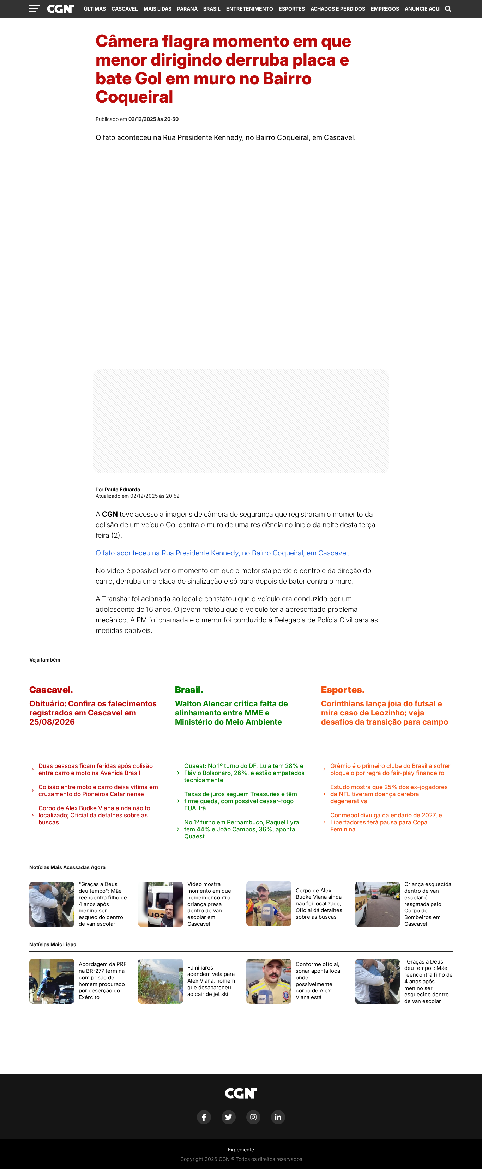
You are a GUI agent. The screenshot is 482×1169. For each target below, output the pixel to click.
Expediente (241, 1149)
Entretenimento (249, 9)
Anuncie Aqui (423, 9)
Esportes (292, 9)
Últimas (95, 9)
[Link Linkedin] (278, 1122)
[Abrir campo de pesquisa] (448, 9)
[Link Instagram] (253, 1122)
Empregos (385, 9)
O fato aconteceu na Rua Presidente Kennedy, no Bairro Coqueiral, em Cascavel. (222, 553)
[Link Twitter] (229, 1122)
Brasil (212, 9)
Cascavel (125, 9)
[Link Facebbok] (204, 1122)
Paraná (187, 9)
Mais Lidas (157, 9)
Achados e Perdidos (338, 9)
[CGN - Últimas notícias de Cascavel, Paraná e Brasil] (60, 9)
